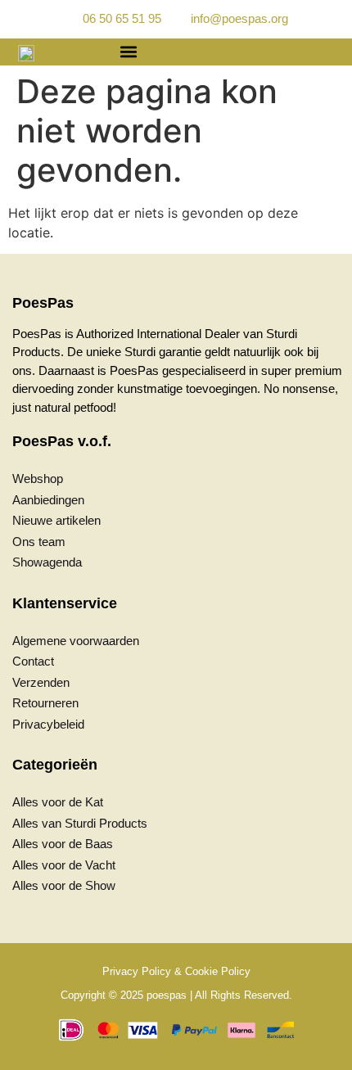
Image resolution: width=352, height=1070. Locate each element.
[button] (128, 51)
